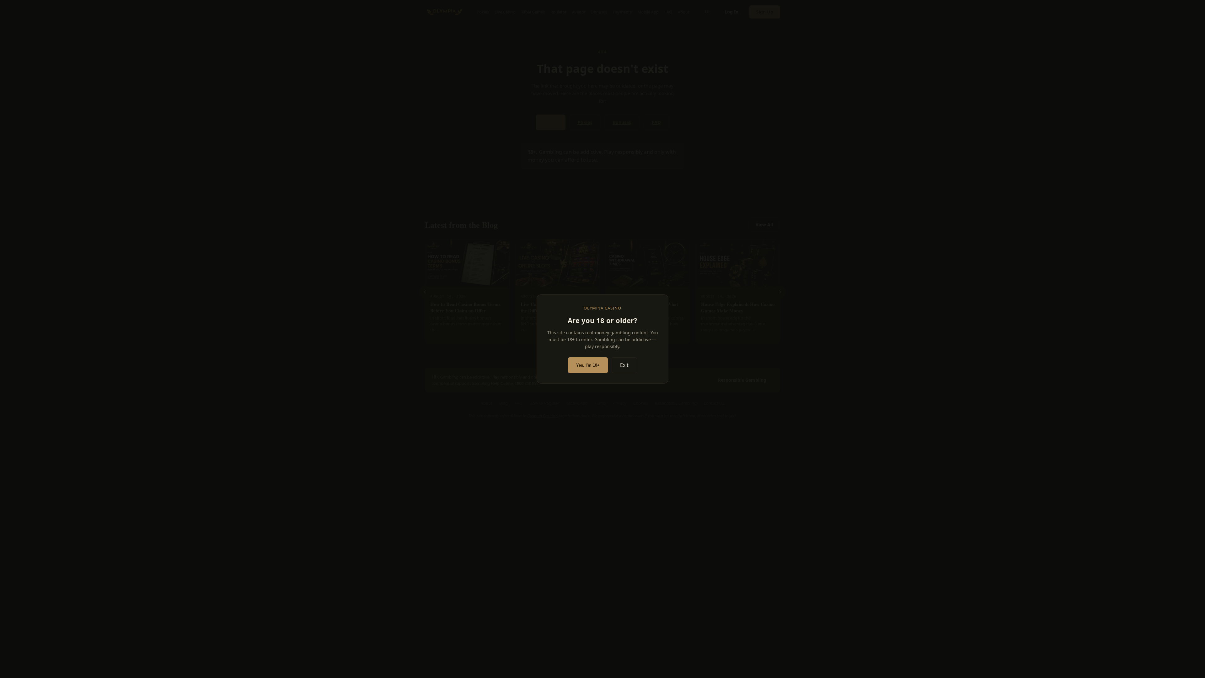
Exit (624, 365)
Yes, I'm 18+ (588, 365)
